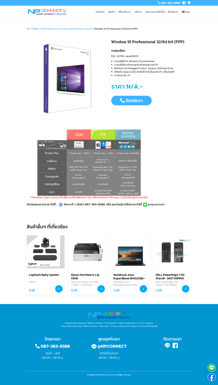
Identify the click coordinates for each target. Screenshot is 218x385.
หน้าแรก (100, 12)
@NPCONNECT (112, 346)
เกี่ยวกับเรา (124, 12)
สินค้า (111, 12)
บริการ (138, 12)
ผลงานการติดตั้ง (154, 12)
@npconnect (156, 204)
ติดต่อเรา (173, 12)
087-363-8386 (170, 3)
